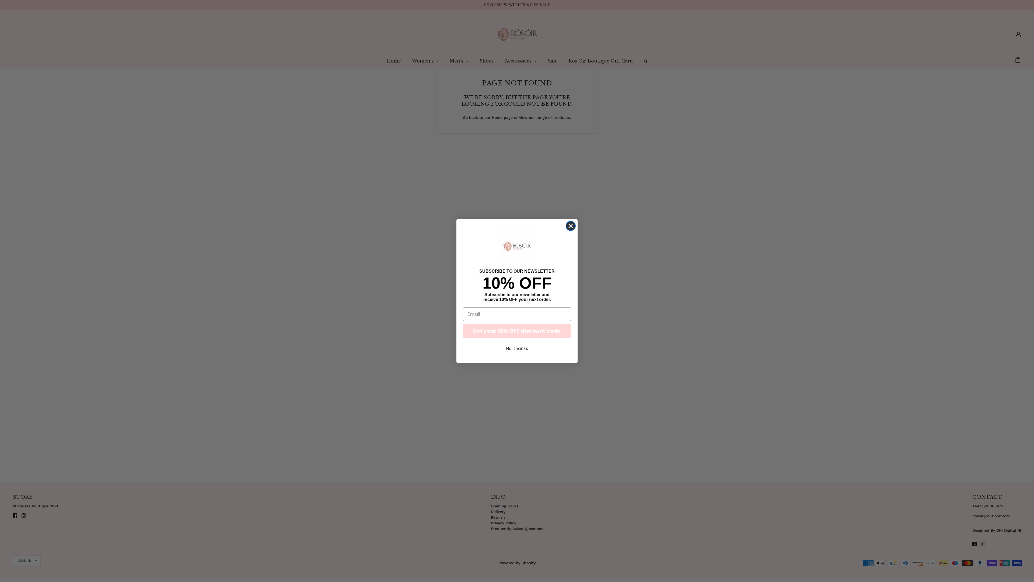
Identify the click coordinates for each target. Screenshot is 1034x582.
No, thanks (517, 348)
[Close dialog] (570, 226)
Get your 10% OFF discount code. (517, 331)
